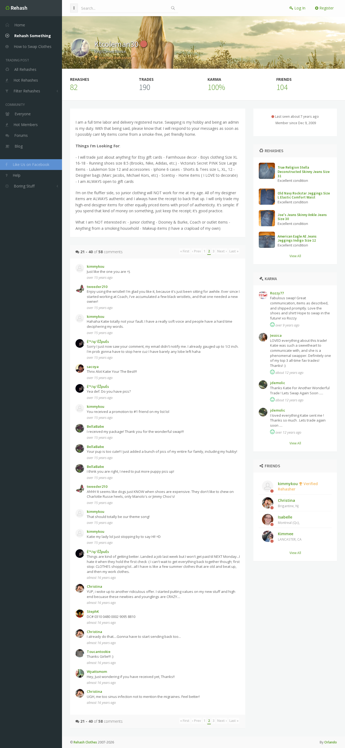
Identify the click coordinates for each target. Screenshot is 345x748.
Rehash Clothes (85, 742)
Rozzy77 (277, 293)
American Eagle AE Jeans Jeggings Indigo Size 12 (297, 238)
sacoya (93, 366)
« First (184, 251)
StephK (93, 611)
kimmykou (298, 486)
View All (295, 256)
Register (326, 8)
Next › (222, 251)
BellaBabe (95, 426)
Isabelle (289, 519)
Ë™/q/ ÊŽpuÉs (98, 341)
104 (282, 87)
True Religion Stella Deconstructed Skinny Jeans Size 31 (304, 171)
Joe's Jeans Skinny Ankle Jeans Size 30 (302, 217)
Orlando (330, 742)
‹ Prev (196, 251)
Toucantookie (99, 651)
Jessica (276, 335)
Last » (234, 251)
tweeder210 (97, 286)
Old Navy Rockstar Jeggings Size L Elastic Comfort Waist (304, 195)
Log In (299, 8)
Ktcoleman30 (117, 44)
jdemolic (277, 382)
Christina (288, 503)
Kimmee (290, 536)
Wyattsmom (97, 671)
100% (216, 87)
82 (74, 87)
